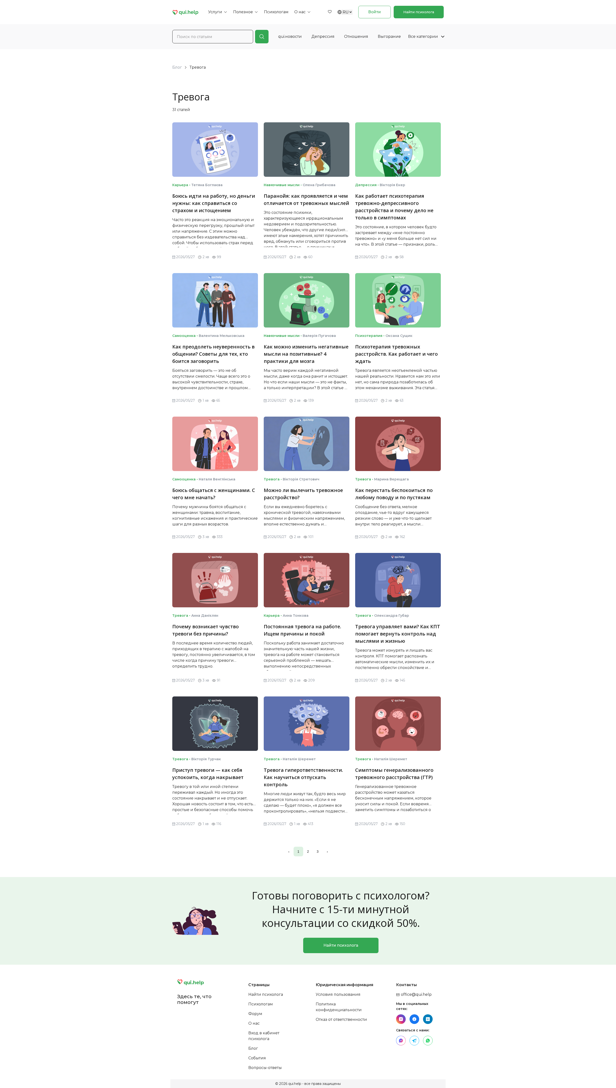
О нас (254, 1023)
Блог (177, 67)
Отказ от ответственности (341, 1019)
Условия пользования (338, 994)
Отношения (356, 36)
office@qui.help (416, 994)
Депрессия (322, 36)
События (257, 1058)
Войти (374, 12)
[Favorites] (330, 12)
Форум (255, 1013)
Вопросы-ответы (265, 1067)
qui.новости (290, 36)
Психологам (260, 1004)
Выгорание (389, 36)
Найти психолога (418, 12)
